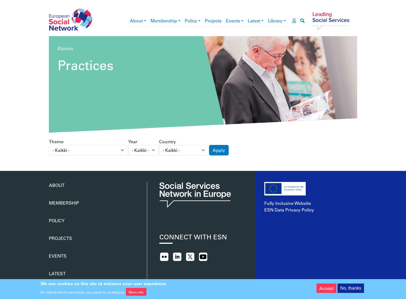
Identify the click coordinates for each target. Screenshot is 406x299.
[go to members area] (294, 20)
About (136, 20)
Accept (326, 288)
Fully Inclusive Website (287, 203)
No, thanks (350, 288)
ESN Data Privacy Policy (289, 210)
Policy (191, 20)
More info (136, 292)
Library (275, 20)
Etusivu (65, 48)
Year (132, 141)
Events (233, 20)
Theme (56, 141)
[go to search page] (302, 20)
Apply (219, 150)
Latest (254, 20)
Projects (213, 20)
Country (167, 141)
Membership (164, 20)
